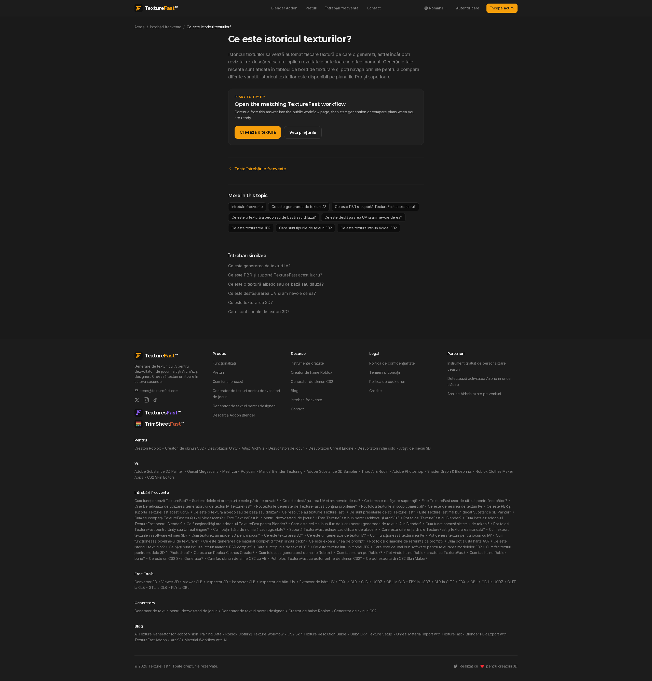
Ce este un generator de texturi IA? (336, 535)
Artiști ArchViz (253, 448)
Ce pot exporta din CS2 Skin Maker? (396, 558)
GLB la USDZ (371, 582)
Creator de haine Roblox (311, 372)
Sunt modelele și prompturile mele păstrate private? (235, 500)
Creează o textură (258, 132)
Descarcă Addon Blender (234, 415)
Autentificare (467, 8)
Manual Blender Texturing (281, 471)
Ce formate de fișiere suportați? (391, 500)
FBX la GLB (348, 582)
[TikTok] (155, 399)
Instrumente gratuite (307, 363)
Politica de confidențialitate (392, 363)
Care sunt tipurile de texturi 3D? (305, 228)
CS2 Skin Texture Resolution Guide (317, 634)
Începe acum (502, 8)
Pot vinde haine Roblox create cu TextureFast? (426, 552)
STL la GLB (158, 587)
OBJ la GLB (395, 582)
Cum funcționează (228, 381)
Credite (375, 390)
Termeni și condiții (384, 372)
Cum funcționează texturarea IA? (397, 535)
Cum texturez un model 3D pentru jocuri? (226, 535)
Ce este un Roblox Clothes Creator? (224, 552)
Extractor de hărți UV (317, 582)
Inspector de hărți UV (277, 582)
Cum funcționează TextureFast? (161, 500)
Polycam (248, 471)
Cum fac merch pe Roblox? (359, 552)
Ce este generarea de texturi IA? (298, 206)
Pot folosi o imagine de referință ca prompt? (406, 541)
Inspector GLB (243, 582)
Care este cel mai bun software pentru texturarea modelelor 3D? (428, 547)
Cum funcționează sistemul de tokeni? (457, 524)
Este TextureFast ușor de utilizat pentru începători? (464, 500)
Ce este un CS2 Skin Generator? (176, 558)
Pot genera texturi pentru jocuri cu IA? (460, 535)
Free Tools (144, 574)
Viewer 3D (170, 582)
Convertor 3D (145, 582)
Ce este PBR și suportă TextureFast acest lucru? (375, 206)
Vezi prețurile (302, 132)
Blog (294, 390)
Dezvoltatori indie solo (376, 448)
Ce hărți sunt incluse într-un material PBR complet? (210, 547)
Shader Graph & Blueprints (449, 471)
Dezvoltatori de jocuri (286, 448)
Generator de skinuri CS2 (312, 381)
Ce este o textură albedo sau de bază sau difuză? (274, 217)
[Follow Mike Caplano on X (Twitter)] (456, 666)
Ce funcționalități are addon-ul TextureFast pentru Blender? (237, 524)
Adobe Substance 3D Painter (158, 471)
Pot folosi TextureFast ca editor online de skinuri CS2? (316, 558)
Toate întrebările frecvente (260, 168)
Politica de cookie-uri (387, 381)
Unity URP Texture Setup (371, 634)
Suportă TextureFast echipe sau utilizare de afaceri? (333, 529)
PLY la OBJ (180, 587)
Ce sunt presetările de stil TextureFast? (382, 512)
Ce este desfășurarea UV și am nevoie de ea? (363, 217)
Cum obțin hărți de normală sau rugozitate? (249, 529)
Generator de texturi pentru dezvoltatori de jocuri (176, 611)
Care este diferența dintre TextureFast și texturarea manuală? (433, 529)
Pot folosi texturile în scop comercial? (392, 506)
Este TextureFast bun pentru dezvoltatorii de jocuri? (270, 518)
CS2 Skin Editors (161, 477)
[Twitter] (137, 399)
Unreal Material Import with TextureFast (429, 634)
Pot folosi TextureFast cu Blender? (432, 518)
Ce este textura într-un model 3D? (369, 228)
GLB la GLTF (444, 582)
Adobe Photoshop (407, 471)
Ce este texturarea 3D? (251, 228)
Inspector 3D (217, 582)
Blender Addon (284, 8)
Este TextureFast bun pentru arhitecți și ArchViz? (358, 518)
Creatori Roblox (147, 448)
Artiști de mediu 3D (415, 448)
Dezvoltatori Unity (223, 448)
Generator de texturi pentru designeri (244, 406)
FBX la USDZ (419, 582)
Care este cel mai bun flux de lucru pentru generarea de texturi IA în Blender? (356, 524)
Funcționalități (224, 363)
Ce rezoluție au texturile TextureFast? (313, 512)
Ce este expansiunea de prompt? (337, 541)
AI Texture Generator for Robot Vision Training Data (177, 634)
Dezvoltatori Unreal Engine (331, 448)
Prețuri (311, 8)
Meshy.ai (229, 471)
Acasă (139, 27)
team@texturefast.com (159, 390)
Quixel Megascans (202, 471)
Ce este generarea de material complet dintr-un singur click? (254, 541)
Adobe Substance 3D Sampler (332, 471)
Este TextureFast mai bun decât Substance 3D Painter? (465, 512)
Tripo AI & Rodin (374, 471)
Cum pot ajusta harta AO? (468, 541)
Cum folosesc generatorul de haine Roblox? (296, 552)
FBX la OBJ (468, 582)
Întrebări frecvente (342, 8)
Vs (136, 463)
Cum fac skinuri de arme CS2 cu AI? (237, 558)
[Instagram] (146, 399)
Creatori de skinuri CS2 (184, 448)
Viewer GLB (192, 582)
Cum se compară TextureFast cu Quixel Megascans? (178, 518)
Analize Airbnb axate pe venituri (474, 394)
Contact (374, 8)
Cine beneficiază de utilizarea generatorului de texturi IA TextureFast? (193, 506)
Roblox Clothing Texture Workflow (254, 634)
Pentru (140, 440)
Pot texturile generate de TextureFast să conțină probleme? (306, 506)
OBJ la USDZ (492, 582)
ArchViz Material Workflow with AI (199, 640)
